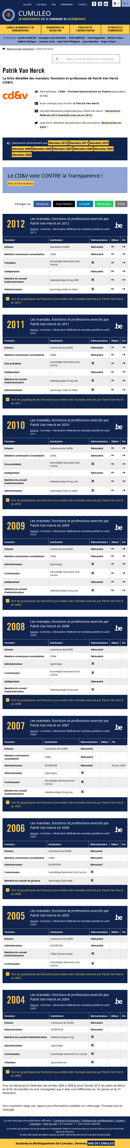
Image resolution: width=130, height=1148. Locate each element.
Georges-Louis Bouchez (52, 37)
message (8, 1109)
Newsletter (67, 4)
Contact (82, 4)
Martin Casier (115, 37)
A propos (41, 4)
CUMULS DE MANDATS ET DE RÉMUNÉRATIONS (20, 29)
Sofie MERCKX (77, 37)
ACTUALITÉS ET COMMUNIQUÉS (115, 29)
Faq (54, 4)
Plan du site (50, 1123)
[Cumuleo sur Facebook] (95, 4)
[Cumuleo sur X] (101, 4)
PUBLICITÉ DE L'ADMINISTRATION (85, 29)
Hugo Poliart (108, 41)
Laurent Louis (47, 41)
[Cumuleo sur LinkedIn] (107, 4)
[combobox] (91, 59)
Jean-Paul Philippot (69, 41)
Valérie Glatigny (27, 41)
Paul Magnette (96, 37)
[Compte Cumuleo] (116, 3)
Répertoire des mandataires (21, 48)
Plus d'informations (20, 183)
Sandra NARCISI (27, 37)
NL (124, 3)
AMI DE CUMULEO (101, 1143)
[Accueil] (4, 48)
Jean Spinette (90, 41)
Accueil (27, 4)
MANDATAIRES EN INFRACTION (55, 29)
